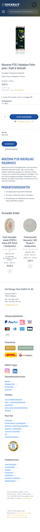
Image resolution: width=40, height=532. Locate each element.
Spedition (10, 348)
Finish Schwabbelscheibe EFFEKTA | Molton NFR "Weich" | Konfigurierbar (9, 241)
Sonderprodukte (10, 481)
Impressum (8, 390)
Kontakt (7, 381)
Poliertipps (8, 420)
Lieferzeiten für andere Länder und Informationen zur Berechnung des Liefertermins (19, 515)
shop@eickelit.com (11, 305)
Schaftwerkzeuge (10, 464)
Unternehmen (9, 387)
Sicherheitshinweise (11, 437)
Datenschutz (9, 405)
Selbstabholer (25, 348)
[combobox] (22, 11)
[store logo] (15, 4)
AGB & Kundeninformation (13, 399)
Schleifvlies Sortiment (12, 431)
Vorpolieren (9, 475)
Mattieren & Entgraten (12, 478)
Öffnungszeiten (10, 384)
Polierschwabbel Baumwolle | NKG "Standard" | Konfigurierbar (30, 241)
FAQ (6, 434)
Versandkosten (19, 90)
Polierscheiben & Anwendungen (15, 423)
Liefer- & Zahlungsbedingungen (15, 402)
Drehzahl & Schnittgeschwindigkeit (16, 426)
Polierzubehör (10, 467)
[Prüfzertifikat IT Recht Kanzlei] (14, 450)
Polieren (7, 470)
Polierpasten (9, 473)
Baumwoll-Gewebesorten (13, 429)
